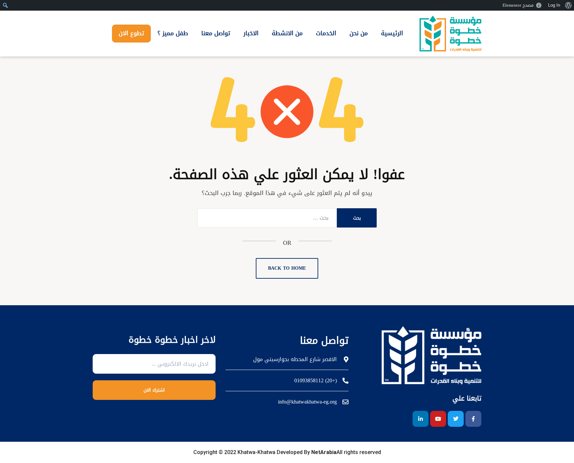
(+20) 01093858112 (315, 381)
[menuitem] (568, 5)
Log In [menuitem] (554, 5)
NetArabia (323, 452)
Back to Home (287, 268)
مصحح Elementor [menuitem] (518, 5)
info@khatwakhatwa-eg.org (307, 402)
